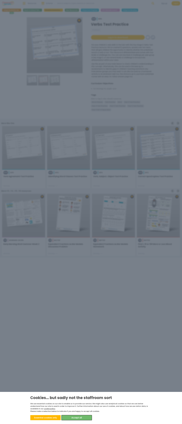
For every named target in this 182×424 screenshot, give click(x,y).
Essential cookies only (45, 417)
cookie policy (49, 409)
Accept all (76, 417)
